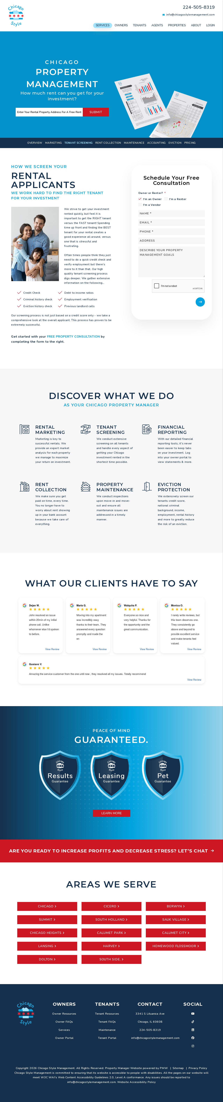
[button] (193, 1013)
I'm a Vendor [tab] (152, 205)
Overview (34, 143)
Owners (121, 25)
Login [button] (210, 25)
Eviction (174, 143)
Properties (177, 25)
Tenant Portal (107, 1038)
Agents (157, 25)
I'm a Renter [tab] (177, 199)
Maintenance (134, 143)
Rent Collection (108, 143)
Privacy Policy (198, 1068)
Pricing (190, 143)
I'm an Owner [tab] (152, 199)
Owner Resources (64, 1014)
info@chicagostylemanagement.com (190, 15)
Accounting (156, 143)
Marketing (53, 143)
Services (102, 25)
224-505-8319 (199, 7)
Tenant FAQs (107, 1022)
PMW (164, 1068)
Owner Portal (64, 1038)
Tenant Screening (78, 143)
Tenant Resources (107, 1014)
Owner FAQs (64, 1022)
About (196, 25)
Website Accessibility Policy (136, 1082)
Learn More (111, 813)
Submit (95, 112)
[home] (16, 15)
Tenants (139, 25)
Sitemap (178, 1068)
